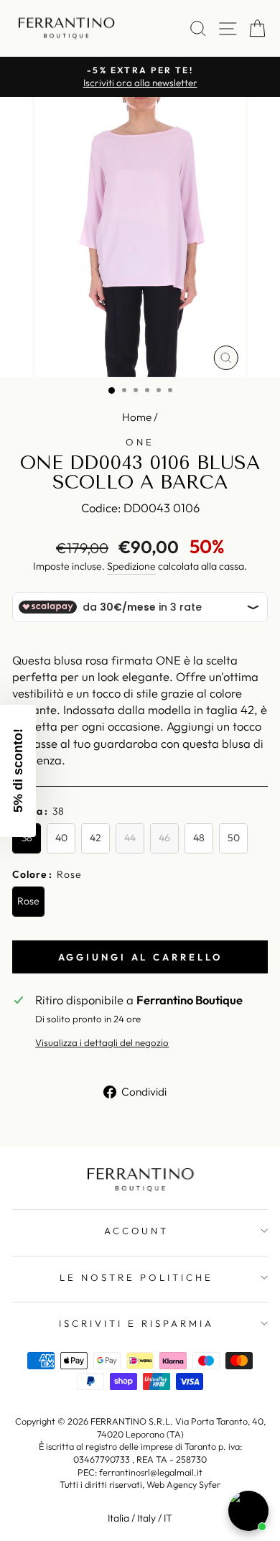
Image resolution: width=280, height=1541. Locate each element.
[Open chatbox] (248, 1511)
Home (136, 417)
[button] (18, 771)
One (140, 442)
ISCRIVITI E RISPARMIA (136, 1323)
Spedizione (131, 566)
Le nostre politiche (136, 1277)
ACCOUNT (136, 1230)
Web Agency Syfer (183, 1484)
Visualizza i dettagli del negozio (102, 1042)
